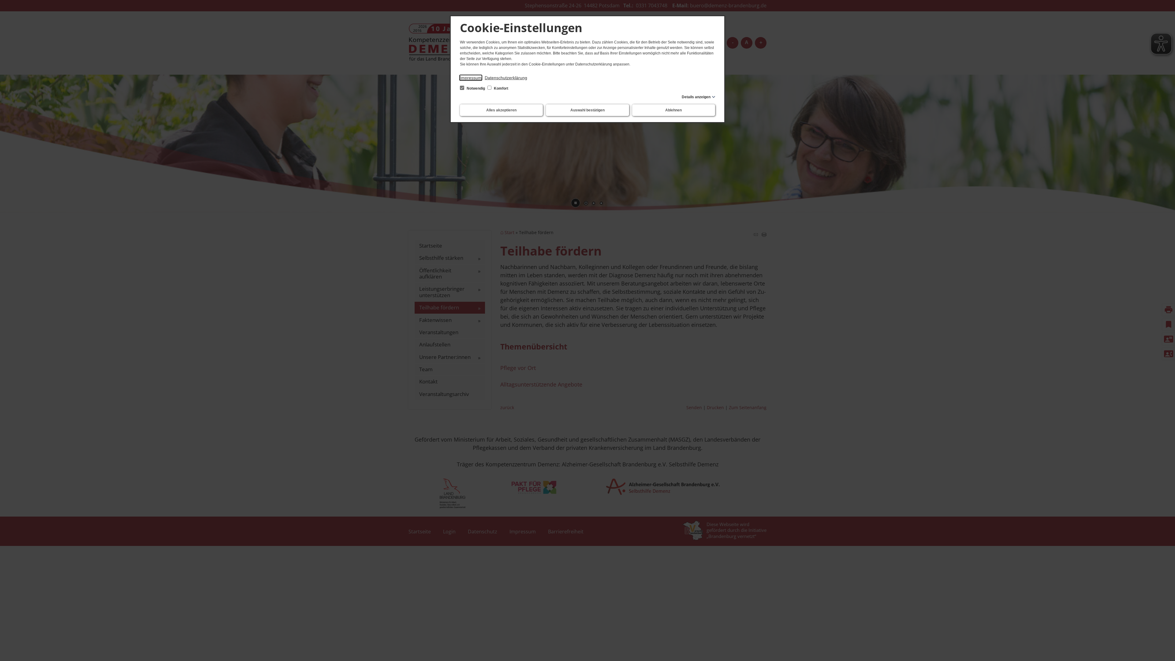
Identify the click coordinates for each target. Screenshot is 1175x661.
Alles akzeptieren (501, 110)
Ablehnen (673, 110)
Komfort (500, 88)
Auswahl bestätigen (587, 110)
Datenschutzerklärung (506, 77)
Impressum (471, 77)
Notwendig (476, 88)
